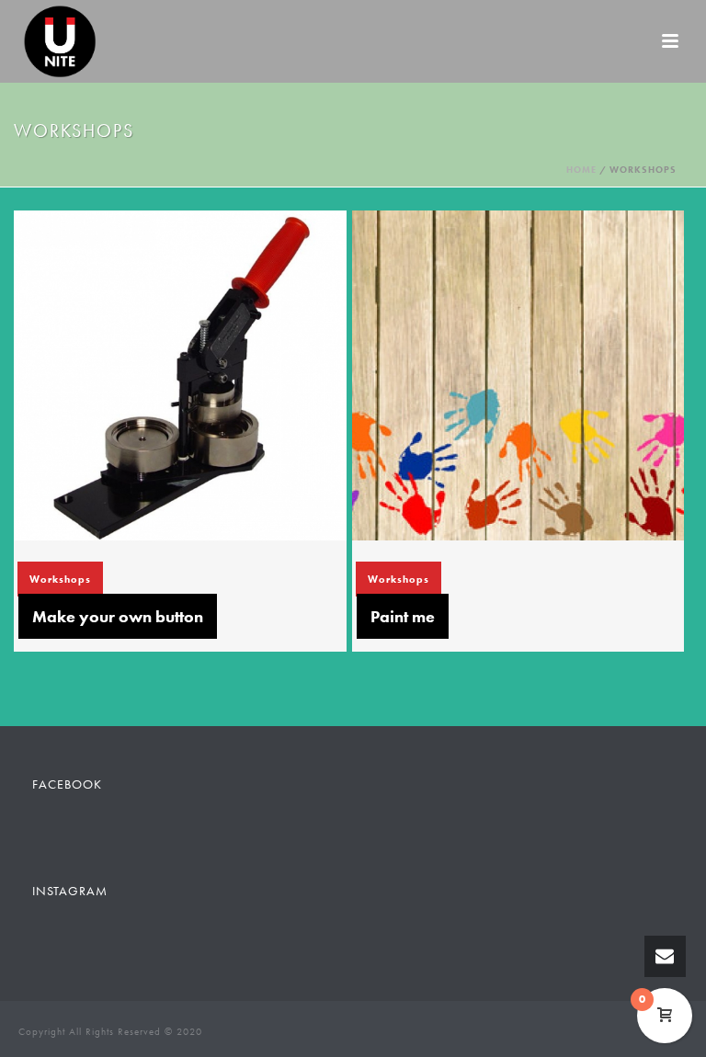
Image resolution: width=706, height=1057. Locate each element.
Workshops (60, 579)
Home (581, 170)
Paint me (402, 616)
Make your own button (117, 616)
